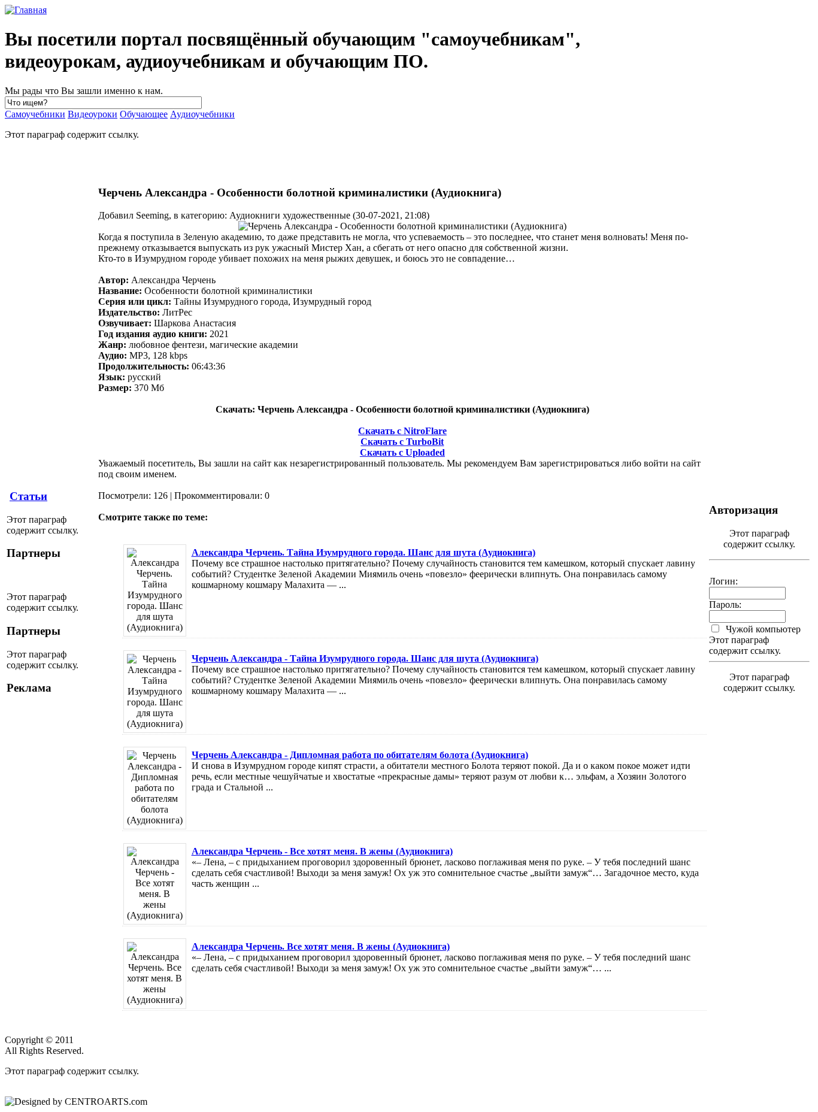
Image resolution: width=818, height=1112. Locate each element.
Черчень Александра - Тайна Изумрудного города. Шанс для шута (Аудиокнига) (365, 658)
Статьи (28, 496)
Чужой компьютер (762, 629)
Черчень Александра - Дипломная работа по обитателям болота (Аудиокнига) (360, 755)
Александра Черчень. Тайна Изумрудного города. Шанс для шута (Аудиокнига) (363, 552)
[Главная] (26, 10)
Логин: (723, 581)
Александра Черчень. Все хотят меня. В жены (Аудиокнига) (321, 946)
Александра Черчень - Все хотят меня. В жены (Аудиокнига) (322, 851)
